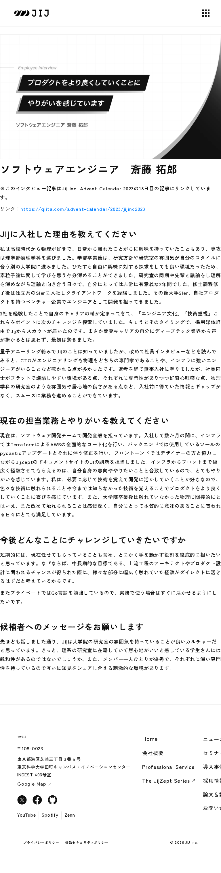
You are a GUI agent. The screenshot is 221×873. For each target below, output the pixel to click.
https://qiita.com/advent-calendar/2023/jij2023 (82, 208)
